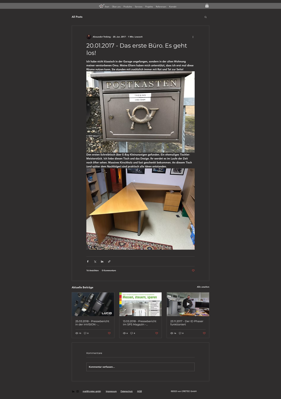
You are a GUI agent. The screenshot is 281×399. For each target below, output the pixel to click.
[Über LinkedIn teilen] (102, 261)
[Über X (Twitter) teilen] (95, 261)
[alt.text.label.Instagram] (77, 391)
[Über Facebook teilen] (87, 261)
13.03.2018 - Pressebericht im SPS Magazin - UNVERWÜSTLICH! (139, 323)
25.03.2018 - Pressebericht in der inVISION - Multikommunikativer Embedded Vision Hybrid (92, 323)
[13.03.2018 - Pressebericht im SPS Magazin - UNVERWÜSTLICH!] (140, 304)
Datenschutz (127, 391)
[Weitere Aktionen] (193, 37)
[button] (207, 5)
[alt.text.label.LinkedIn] (73, 391)
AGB (139, 391)
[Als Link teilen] (109, 261)
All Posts (77, 16)
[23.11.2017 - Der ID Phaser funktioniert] (188, 304)
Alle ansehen (203, 287)
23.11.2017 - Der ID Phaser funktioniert (186, 323)
